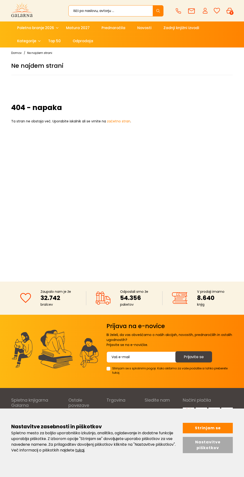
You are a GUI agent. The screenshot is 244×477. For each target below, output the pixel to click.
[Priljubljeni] (217, 11)
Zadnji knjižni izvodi (181, 27)
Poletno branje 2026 (35, 27)
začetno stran (118, 121)
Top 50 (54, 40)
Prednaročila (113, 27)
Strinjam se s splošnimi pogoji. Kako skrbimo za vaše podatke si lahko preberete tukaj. (170, 370)
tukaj (79, 450)
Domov (16, 53)
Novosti (144, 27)
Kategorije (26, 40)
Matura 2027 (78, 27)
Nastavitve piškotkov (207, 445)
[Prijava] (205, 10)
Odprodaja (83, 40)
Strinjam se (208, 428)
